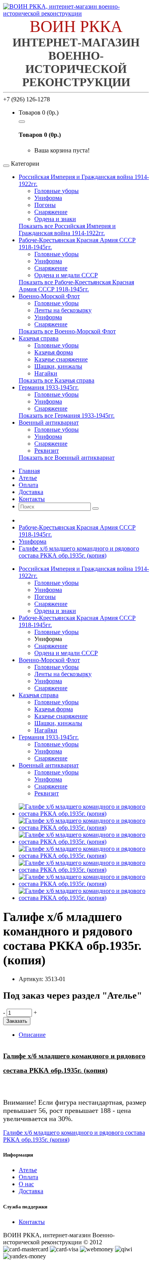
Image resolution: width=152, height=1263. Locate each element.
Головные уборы (56, 191)
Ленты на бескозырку (63, 310)
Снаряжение (50, 212)
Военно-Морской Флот (49, 296)
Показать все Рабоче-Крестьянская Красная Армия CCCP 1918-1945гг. (76, 285)
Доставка (31, 1191)
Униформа (48, 198)
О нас (26, 1184)
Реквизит (46, 450)
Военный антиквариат (49, 422)
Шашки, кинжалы (58, 366)
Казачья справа (38, 338)
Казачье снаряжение (61, 359)
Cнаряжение (50, 443)
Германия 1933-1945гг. (49, 387)
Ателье (28, 1170)
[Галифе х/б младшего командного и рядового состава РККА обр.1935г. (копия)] (84, 813)
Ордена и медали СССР (66, 275)
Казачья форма (53, 352)
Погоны (45, 205)
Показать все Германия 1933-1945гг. (67, 415)
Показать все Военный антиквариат (67, 457)
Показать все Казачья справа (56, 380)
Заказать (16, 1021)
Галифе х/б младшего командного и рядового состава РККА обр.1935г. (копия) (79, 552)
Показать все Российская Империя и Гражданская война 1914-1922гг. (67, 229)
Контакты (32, 1222)
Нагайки (45, 373)
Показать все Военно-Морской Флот (67, 331)
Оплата (28, 1177)
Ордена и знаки (55, 219)
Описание (32, 1034)
